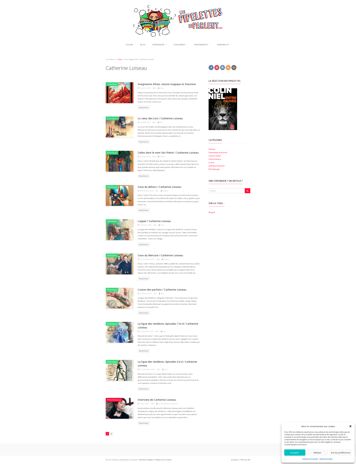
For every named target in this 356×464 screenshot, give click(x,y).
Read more (143, 107)
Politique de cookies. (163, 459)
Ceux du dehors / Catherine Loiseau (159, 186)
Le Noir (211, 162)
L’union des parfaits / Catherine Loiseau (162, 289)
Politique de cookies (310, 459)
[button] (350, 426)
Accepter (295, 452)
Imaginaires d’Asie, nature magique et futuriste (167, 84)
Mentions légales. (146, 459)
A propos (235, 459)
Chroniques (112, 84)
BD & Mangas (214, 169)
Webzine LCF (223, 44)
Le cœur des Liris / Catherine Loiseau (160, 118)
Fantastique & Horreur (218, 152)
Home (120, 59)
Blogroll (212, 212)
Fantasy (212, 149)
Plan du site (245, 459)
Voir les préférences (340, 452)
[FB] (211, 67)
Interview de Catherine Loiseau (157, 399)
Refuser (317, 452)
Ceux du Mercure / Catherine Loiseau (160, 255)
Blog (142, 44)
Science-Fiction (215, 156)
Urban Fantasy (215, 159)
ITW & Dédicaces (114, 400)
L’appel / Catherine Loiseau (154, 221)
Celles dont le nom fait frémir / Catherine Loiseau (168, 152)
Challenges (179, 44)
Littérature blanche (217, 166)
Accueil (129, 44)
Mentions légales (326, 459)
